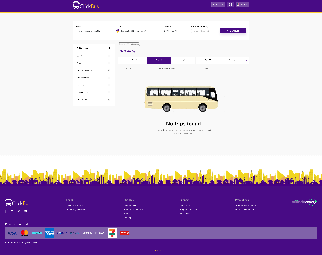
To (120, 26)
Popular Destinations (244, 209)
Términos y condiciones (76, 209)
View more (159, 250)
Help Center (185, 205)
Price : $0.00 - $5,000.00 (129, 44)
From (78, 26)
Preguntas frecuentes (189, 209)
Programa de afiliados (134, 209)
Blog (126, 213)
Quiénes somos (130, 205)
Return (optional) (199, 26)
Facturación (185, 213)
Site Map (128, 217)
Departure (167, 26)
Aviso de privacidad (75, 205)
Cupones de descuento (245, 205)
